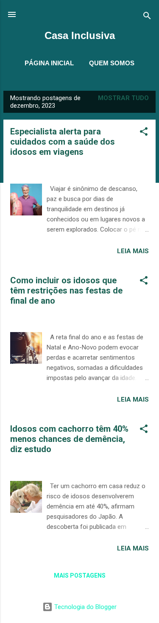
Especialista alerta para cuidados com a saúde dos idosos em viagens (62, 141)
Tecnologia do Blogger (85, 607)
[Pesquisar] (147, 17)
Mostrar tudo (123, 98)
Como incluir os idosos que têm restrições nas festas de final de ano (66, 290)
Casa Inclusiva (80, 35)
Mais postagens (80, 575)
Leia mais (133, 251)
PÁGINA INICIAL (49, 63)
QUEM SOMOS (111, 63)
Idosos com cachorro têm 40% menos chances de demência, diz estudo (69, 439)
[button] (144, 133)
